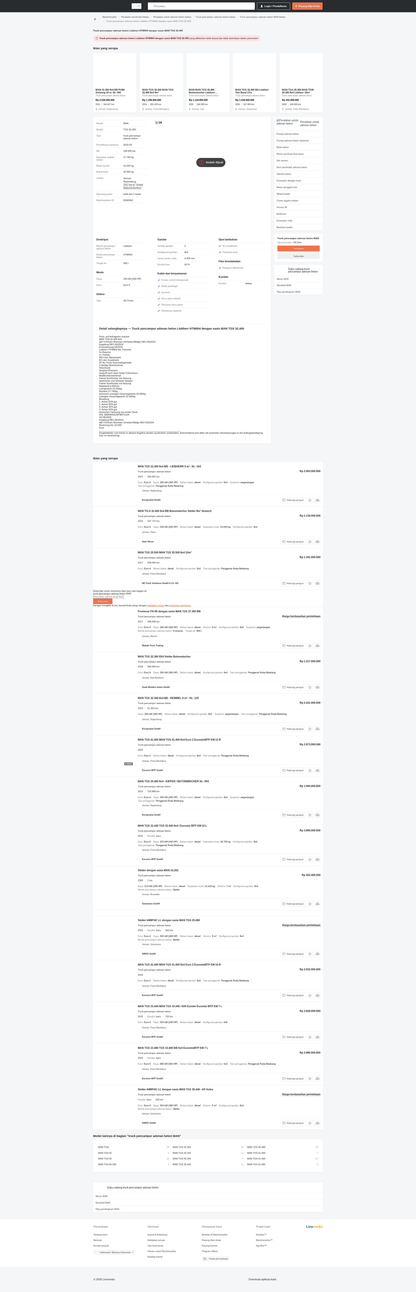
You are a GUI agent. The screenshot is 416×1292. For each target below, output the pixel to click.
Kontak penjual (101, 1245)
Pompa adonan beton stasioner (293, 140)
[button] (310, 500)
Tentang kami (100, 1234)
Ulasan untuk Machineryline (162, 1251)
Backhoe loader (285, 227)
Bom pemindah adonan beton (292, 167)
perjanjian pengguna (180, 605)
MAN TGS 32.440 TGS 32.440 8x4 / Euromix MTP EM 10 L (172, 825)
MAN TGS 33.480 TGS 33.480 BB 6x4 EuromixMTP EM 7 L (173, 1048)
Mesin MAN (283, 279)
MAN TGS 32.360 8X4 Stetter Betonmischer (164, 656)
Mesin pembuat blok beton (290, 154)
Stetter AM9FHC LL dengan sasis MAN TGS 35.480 (169, 920)
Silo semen (282, 160)
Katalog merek (155, 1256)
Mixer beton (283, 147)
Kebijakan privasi (156, 1240)
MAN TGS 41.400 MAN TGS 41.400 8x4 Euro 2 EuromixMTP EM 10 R (179, 964)
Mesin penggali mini (287, 187)
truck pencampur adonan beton (132, 137)
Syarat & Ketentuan (158, 1234)
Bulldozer (281, 214)
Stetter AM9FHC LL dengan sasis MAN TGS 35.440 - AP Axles (175, 1089)
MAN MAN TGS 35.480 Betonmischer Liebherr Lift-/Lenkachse (202, 91)
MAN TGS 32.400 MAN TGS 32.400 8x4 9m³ (157, 91)
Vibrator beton (284, 174)
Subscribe (103, 601)
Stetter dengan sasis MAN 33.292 (158, 870)
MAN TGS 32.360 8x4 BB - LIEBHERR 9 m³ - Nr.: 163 (169, 466)
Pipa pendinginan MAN (288, 292)
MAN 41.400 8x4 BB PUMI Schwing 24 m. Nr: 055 (110, 91)
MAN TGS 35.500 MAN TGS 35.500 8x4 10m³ (164, 552)
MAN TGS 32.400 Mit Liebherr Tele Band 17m (252, 91)
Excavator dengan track (289, 180)
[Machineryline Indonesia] (110, 6)
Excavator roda (284, 220)
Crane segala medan (287, 200)
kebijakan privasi (155, 605)
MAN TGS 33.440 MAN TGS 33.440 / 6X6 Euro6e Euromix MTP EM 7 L (180, 1006)
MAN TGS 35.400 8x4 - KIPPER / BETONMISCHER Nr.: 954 (173, 781)
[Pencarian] (151, 6)
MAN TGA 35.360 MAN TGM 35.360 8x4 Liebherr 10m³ (298, 91)
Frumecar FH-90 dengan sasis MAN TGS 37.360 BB (169, 611)
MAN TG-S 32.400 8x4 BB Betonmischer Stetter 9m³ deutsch (175, 511)
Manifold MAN (284, 285)
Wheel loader (283, 194)
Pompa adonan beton (288, 134)
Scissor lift (282, 207)
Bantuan (97, 1240)
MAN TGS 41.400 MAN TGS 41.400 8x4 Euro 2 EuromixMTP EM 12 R (179, 739)
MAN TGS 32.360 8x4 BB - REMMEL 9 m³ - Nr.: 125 (168, 698)
